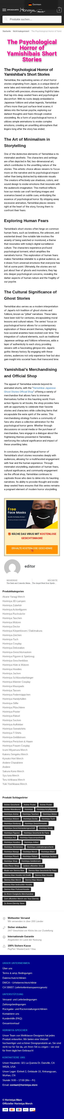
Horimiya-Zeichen (11, 635)
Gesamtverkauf (10, 1023)
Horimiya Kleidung (12, 823)
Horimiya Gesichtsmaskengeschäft (19, 828)
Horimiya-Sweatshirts (14, 728)
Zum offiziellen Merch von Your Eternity (21, 899)
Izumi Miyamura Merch (14, 749)
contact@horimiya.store (23, 1085)
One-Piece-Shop (11, 866)
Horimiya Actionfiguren (14, 609)
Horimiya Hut (10, 837)
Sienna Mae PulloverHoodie (16, 889)
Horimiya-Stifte (10, 703)
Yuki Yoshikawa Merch (14, 784)
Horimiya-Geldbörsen (13, 737)
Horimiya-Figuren (12, 833)
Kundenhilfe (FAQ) (12, 1018)
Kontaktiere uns (10, 1013)
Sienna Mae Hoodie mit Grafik (17, 875)
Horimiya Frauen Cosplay (16, 745)
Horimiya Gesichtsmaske (36, 823)
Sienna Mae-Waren (34, 880)
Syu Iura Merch (10, 775)
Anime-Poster (30, 805)
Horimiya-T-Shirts (11, 732)
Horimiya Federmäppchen (16, 694)
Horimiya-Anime (11, 814)
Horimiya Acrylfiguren (46, 809)
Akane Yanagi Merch (13, 596)
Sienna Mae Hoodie (44, 875)
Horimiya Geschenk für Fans (36, 833)
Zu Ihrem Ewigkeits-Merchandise (18, 894)
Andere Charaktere (12, 762)
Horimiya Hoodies (12, 669)
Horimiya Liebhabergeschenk (40, 847)
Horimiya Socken (11, 720)
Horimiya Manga (11, 852)
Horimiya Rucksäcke (13, 613)
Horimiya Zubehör (12, 605)
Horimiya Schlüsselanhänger (17, 677)
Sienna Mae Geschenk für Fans (42, 870)
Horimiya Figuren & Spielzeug (18, 656)
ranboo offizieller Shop (33, 866)
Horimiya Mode (46, 828)
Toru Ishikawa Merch (13, 779)
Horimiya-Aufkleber (12, 724)
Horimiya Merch (30, 852)
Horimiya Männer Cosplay (16, 681)
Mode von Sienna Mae (14, 870)
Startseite (6, 31)
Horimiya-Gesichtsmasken (16, 652)
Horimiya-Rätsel (11, 715)
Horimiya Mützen (11, 622)
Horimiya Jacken (11, 673)
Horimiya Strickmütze (13, 847)
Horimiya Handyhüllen (14, 698)
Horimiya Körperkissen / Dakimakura (22, 630)
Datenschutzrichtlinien (14, 978)
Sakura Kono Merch (13, 771)
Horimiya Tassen (11, 690)
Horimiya (29, 809)
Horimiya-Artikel (31, 842)
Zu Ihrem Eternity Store (14, 903)
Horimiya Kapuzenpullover (32, 837)
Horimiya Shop (10, 861)
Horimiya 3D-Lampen (13, 601)
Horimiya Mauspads (13, 686)
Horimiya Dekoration (13, 647)
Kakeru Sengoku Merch (15, 754)
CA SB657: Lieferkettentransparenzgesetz (24, 987)
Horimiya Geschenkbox (15, 660)
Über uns (7, 968)
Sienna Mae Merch (12, 880)
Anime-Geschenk (12, 805)
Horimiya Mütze (50, 814)
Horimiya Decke (11, 626)
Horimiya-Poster (11, 711)
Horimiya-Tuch (10, 639)
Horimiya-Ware (48, 852)
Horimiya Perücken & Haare (17, 741)
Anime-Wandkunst (12, 809)
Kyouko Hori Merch (12, 758)
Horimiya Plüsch (11, 856)
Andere (6, 767)
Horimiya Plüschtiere (13, 707)
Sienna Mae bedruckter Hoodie (18, 884)
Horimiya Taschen (12, 618)
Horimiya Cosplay (12, 643)
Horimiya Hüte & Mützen (15, 664)
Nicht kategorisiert (21, 31)
